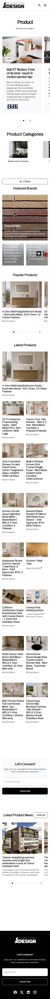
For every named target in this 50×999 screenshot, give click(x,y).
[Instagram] (35, 992)
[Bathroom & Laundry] (18, 153)
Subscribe (25, 791)
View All (41, 815)
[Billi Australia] (13, 106)
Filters (26, 181)
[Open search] (39, 5)
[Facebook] (15, 992)
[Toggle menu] (45, 5)
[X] (22, 992)
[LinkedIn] (28, 992)
